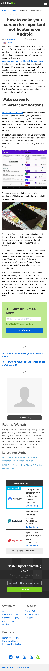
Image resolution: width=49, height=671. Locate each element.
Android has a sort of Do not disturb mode (22, 61)
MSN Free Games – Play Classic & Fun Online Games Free (23, 467)
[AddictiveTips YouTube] (24, 657)
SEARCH (24, 589)
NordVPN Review (10, 638)
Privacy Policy (24, 667)
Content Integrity (10, 618)
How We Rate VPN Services (23, 551)
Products (8, 632)
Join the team (9, 621)
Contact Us (7, 624)
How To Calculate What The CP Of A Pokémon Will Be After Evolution (19, 459)
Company (8, 605)
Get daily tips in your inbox (21, 311)
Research (30, 605)
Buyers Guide (30, 611)
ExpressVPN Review (12, 644)
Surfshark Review (10, 641)
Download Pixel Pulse (12, 112)
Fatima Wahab (10, 39)
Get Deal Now (31, 506)
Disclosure (7, 667)
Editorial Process (10, 614)
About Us (6, 611)
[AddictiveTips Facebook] (11, 657)
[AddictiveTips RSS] (31, 657)
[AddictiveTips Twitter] (18, 657)
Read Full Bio (24, 418)
